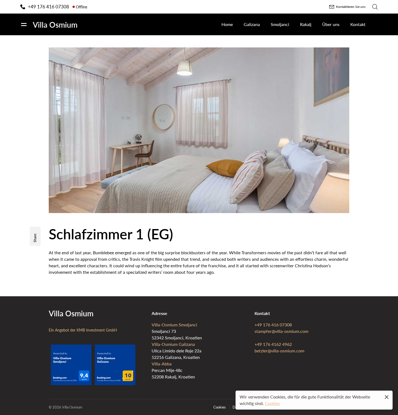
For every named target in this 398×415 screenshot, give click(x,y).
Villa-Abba (162, 364)
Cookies (272, 403)
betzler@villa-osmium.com (279, 351)
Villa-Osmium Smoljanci (174, 324)
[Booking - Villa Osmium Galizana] (115, 383)
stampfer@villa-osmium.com (281, 331)
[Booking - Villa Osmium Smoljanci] (71, 383)
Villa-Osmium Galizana (173, 344)
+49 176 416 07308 (273, 324)
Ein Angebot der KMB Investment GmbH (83, 330)
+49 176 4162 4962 (273, 344)
